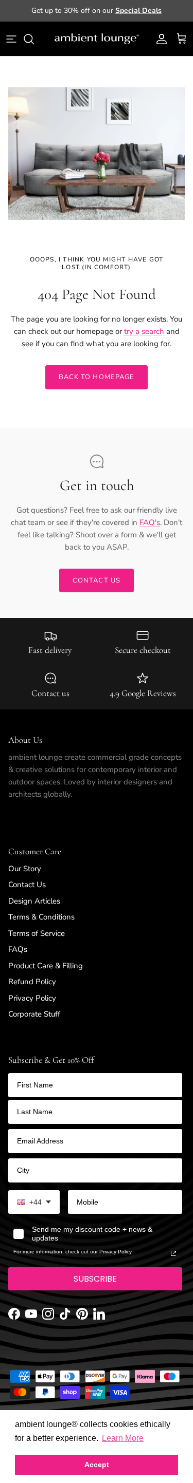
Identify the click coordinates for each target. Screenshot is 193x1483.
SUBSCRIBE (95, 1279)
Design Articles (34, 901)
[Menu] (11, 39)
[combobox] (34, 1202)
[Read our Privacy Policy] (173, 1253)
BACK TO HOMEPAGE (96, 377)
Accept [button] (96, 1464)
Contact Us (27, 884)
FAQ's (149, 522)
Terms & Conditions (41, 917)
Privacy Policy (32, 998)
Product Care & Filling (45, 966)
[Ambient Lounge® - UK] (97, 39)
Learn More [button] (123, 1438)
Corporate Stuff (34, 1014)
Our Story (24, 868)
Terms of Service (36, 933)
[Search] (34, 39)
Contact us (96, 580)
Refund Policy (32, 982)
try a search (144, 331)
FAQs (17, 949)
